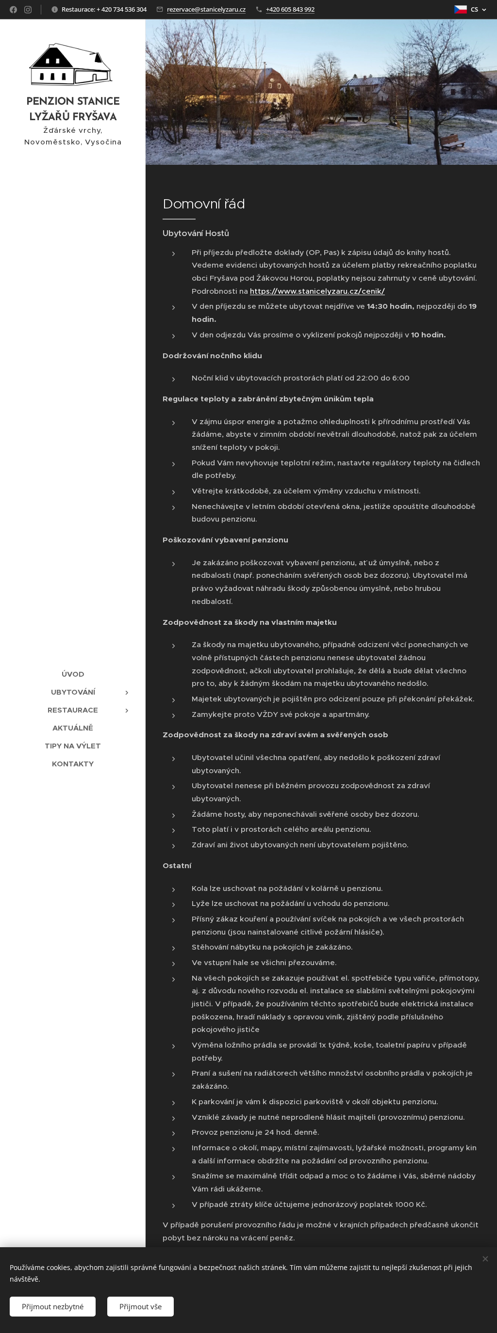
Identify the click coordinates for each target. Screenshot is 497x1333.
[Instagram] (28, 9)
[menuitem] (73, 674)
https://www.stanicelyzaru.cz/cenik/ (317, 291)
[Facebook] (13, 9)
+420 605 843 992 (290, 9)
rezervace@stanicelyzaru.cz (206, 9)
